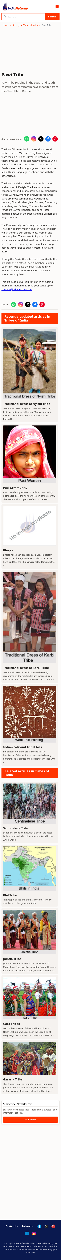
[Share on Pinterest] (55, 139)
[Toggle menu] (57, 6)
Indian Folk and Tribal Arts (22, 747)
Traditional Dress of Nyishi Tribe (26, 404)
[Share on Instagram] (33, 139)
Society (16, 25)
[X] (46, 1226)
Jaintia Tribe (12, 959)
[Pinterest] (53, 1226)
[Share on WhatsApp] (26, 139)
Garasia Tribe (13, 1079)
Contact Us (11, 1226)
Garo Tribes (11, 1024)
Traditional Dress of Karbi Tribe (26, 668)
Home (6, 25)
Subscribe (30, 1119)
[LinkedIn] (27, 1233)
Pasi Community (15, 488)
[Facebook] (39, 1226)
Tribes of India (30, 25)
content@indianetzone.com (16, 289)
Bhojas (8, 550)
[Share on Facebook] (48, 139)
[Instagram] (34, 1233)
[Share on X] (41, 139)
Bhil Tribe (10, 895)
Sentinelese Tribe (16, 828)
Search (52, 16)
